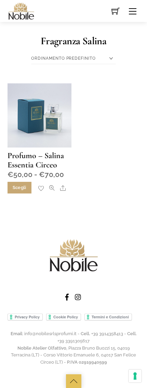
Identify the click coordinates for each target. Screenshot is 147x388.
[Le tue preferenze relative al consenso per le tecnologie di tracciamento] (135, 376)
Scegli (19, 187)
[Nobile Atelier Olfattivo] (21, 10)
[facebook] (67, 296)
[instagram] (78, 296)
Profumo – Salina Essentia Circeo (36, 160)
